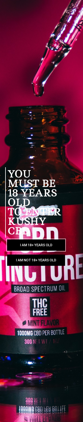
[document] (41, 211)
